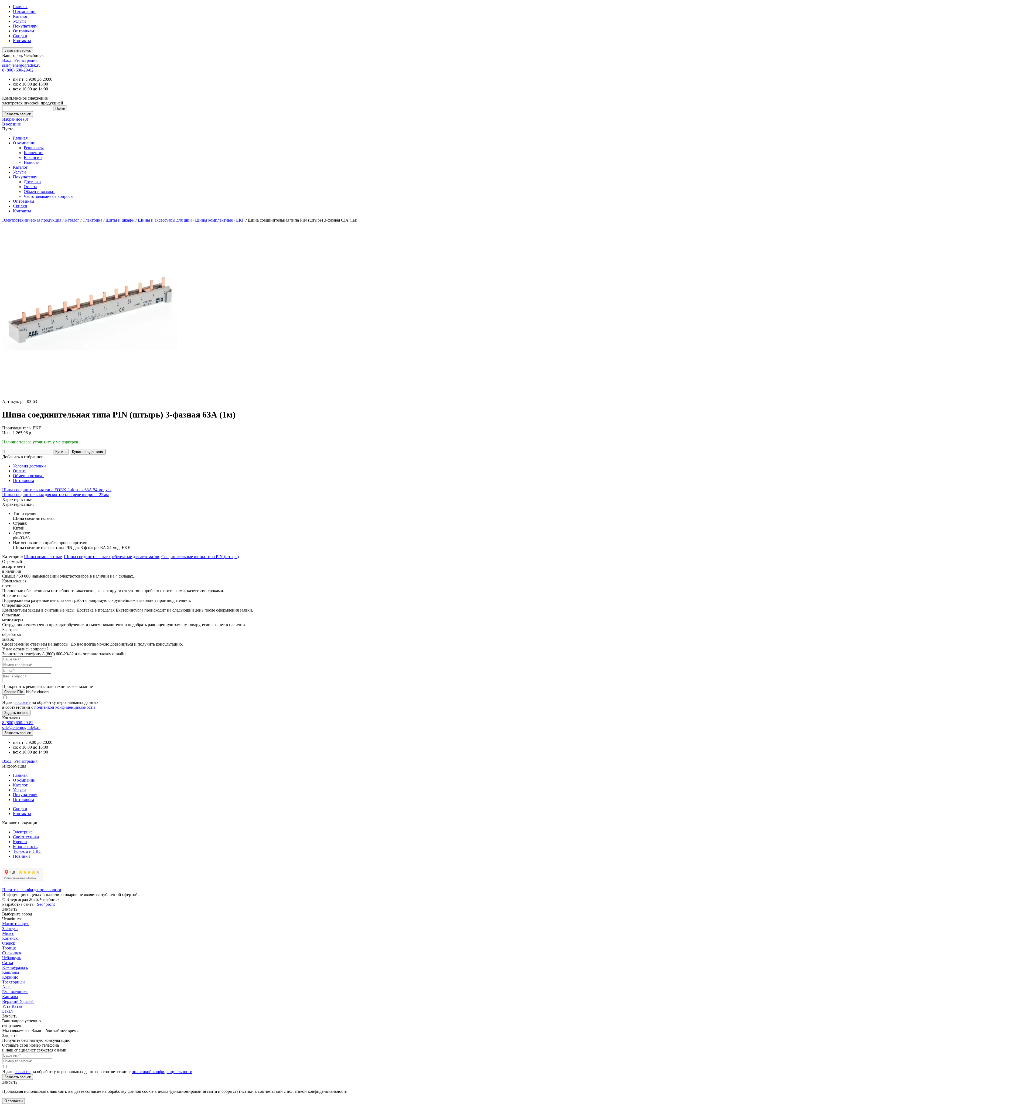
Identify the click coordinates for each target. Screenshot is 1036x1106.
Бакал (7, 1011)
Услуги (19, 21)
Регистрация (26, 60)
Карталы (10, 996)
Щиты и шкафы (120, 220)
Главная (20, 6)
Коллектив (33, 152)
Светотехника (26, 836)
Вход (6, 60)
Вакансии (33, 157)
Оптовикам (23, 31)
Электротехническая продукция (32, 220)
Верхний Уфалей (18, 1001)
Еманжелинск (15, 991)
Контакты (22, 40)
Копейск (10, 938)
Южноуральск (15, 967)
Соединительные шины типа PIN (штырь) (200, 556)
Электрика (93, 220)
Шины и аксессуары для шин (165, 220)
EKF (241, 220)
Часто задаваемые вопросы (48, 196)
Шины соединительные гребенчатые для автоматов (111, 556)
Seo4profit (46, 904)
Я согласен (13, 1101)
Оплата (30, 186)
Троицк (9, 948)
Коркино (10, 977)
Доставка (32, 181)
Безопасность (25, 846)
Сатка (7, 962)
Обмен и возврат (39, 191)
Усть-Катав (12, 1006)
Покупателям (25, 26)
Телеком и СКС (27, 851)
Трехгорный (13, 982)
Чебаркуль (11, 957)
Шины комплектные (214, 220)
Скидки (20, 35)
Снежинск (11, 953)
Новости (32, 162)
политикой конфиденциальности (64, 707)
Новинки (21, 856)
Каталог (20, 16)
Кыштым (10, 972)
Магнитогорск (15, 923)
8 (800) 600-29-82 (17, 70)
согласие (22, 702)
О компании (24, 11)
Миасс (8, 933)
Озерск (8, 943)
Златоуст (10, 928)
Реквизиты (34, 147)
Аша (6, 987)
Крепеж (20, 841)
